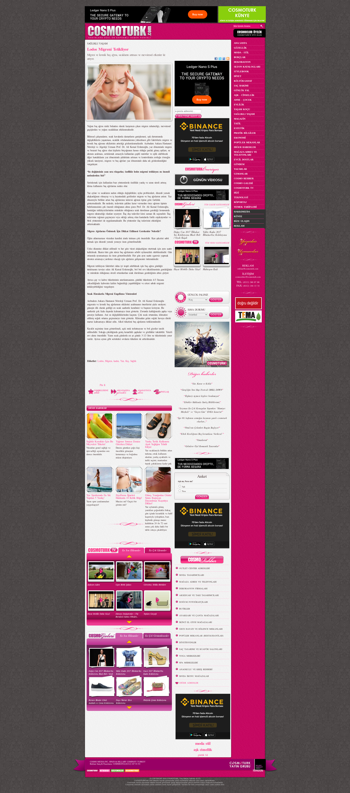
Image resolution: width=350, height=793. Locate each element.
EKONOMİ (240, 137)
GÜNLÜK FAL (242, 90)
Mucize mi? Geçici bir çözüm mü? (126, 503)
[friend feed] (223, 59)
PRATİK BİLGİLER (245, 133)
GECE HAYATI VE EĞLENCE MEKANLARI (201, 628)
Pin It (102, 385)
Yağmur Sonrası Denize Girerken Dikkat (128, 442)
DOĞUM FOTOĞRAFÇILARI (193, 601)
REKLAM (239, 225)
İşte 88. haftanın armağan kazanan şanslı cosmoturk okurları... (202, 419)
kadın (116, 361)
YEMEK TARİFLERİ (245, 207)
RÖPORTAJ (240, 202)
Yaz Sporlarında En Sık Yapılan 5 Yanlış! (98, 496)
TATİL (237, 123)
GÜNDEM (239, 164)
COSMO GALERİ (243, 183)
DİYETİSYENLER (187, 642)
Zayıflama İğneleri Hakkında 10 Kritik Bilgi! (129, 496)
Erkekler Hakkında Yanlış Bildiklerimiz (202, 402)
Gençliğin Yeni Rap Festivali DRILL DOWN (202, 389)
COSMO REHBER (244, 178)
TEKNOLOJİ (241, 197)
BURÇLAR (239, 57)
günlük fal (203, 755)
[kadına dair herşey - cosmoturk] (119, 38)
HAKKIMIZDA (242, 211)
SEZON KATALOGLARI (247, 66)
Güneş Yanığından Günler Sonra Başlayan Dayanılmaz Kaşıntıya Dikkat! (158, 499)
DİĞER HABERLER (97, 408)
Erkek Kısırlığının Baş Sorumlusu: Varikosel (202, 433)
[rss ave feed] (227, 59)
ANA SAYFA (240, 43)
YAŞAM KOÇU (242, 109)
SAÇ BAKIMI (241, 85)
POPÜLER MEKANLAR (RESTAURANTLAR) (201, 635)
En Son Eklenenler (131, 550)
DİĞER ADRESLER (188, 682)
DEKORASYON (242, 62)
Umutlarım (202, 440)
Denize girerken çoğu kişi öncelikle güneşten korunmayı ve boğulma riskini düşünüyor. (128, 452)
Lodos (100, 361)
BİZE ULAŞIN (241, 221)
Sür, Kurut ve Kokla (201, 383)
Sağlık (133, 361)
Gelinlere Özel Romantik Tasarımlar (202, 446)
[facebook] (216, 59)
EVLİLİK (239, 104)
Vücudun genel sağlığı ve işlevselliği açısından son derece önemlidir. (98, 451)
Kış (127, 361)
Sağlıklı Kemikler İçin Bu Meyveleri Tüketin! (99, 442)
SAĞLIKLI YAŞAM (97, 43)
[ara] (261, 26)
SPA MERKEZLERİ (188, 662)
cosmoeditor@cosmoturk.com (248, 276)
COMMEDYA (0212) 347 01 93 (126, 764)
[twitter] (220, 59)
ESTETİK (239, 128)
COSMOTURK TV (244, 188)
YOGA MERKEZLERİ (189, 655)
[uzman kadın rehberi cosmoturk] (202, 560)
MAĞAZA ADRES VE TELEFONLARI (198, 581)
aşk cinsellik (203, 749)
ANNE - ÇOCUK (243, 99)
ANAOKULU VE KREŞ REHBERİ (195, 669)
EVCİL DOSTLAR (243, 159)
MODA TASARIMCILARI (191, 574)
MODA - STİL (241, 52)
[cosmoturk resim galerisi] (187, 203)
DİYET (237, 76)
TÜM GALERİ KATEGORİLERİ (216, 204)
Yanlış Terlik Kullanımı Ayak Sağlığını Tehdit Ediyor (157, 444)
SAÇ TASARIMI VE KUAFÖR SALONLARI (200, 649)
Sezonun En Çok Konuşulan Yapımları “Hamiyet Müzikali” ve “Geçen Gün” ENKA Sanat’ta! (202, 410)
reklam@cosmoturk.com (248, 268)
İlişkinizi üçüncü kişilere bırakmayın (202, 396)
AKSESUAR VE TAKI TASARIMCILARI (199, 595)
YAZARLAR (240, 169)
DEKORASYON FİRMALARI (193, 588)
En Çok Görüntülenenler (157, 635)
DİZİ (236, 192)
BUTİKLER (184, 608)
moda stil (202, 743)
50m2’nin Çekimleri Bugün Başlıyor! (202, 427)
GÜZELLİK (240, 47)
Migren (108, 361)
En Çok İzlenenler (157, 550)
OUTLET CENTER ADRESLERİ (194, 568)
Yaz (122, 361)
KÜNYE (238, 216)
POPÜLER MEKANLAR (247, 142)
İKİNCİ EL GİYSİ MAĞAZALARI (195, 622)
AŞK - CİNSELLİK (244, 95)
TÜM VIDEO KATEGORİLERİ (217, 242)
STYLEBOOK (241, 71)
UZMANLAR (241, 173)
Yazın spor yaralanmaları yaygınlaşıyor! (97, 503)
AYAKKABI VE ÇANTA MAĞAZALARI (199, 615)
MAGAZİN (239, 118)
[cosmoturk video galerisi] (187, 242)
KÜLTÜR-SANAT (243, 81)
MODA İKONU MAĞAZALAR (194, 675)
